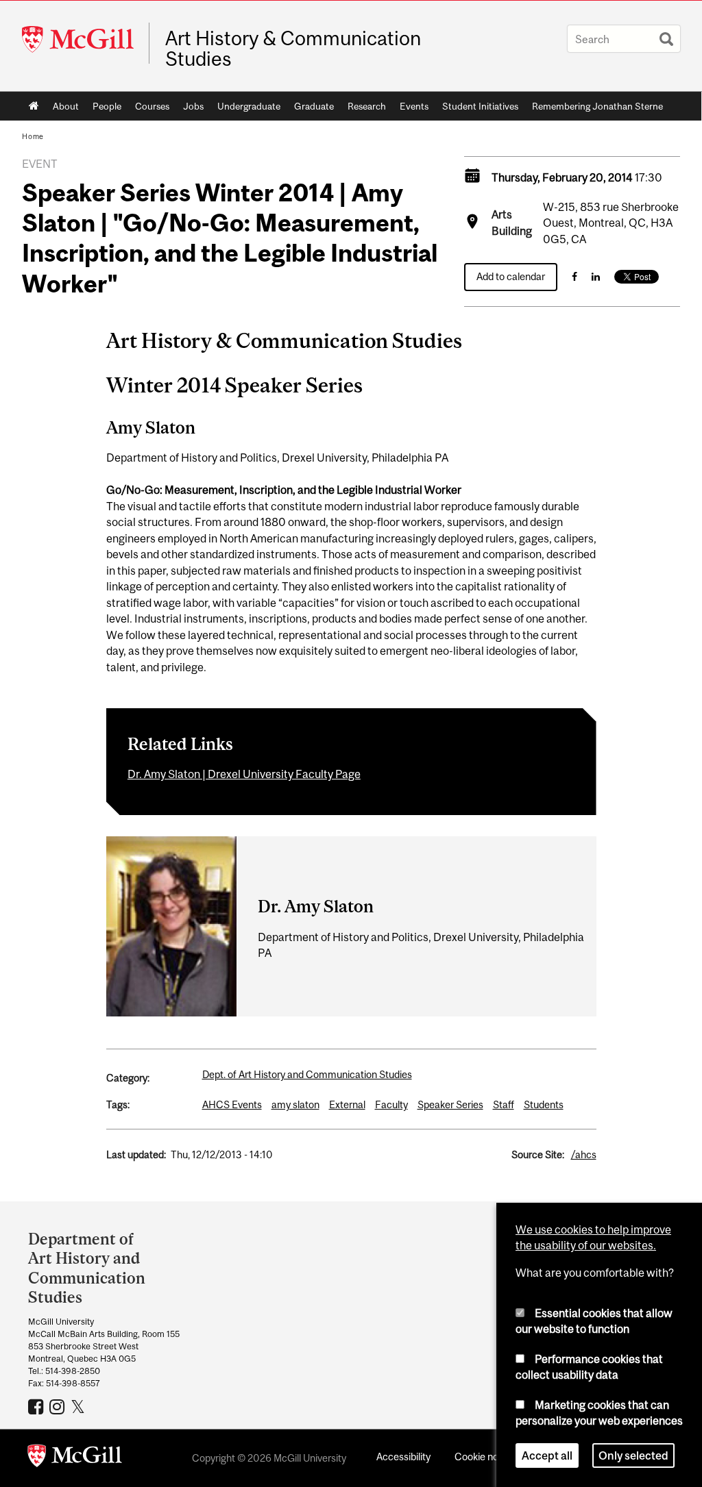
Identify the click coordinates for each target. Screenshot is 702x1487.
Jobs (193, 106)
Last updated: (136, 1154)
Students (544, 1104)
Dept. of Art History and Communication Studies (307, 1074)
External (347, 1104)
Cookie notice (485, 1456)
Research (367, 106)
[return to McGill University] (75, 1458)
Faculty (391, 1104)
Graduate (314, 106)
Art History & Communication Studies (293, 48)
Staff (503, 1104)
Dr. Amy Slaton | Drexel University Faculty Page (244, 774)
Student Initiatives (480, 106)
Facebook (37, 1406)
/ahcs (583, 1154)
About (66, 106)
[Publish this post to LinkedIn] (596, 276)
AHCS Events (232, 1104)
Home (34, 106)
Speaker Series (450, 1104)
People (107, 106)
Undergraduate (248, 106)
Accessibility (403, 1456)
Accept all (547, 1455)
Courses (152, 106)
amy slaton (295, 1104)
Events (414, 106)
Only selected (633, 1455)
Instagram (58, 1406)
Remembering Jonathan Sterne (597, 106)
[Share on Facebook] (574, 276)
